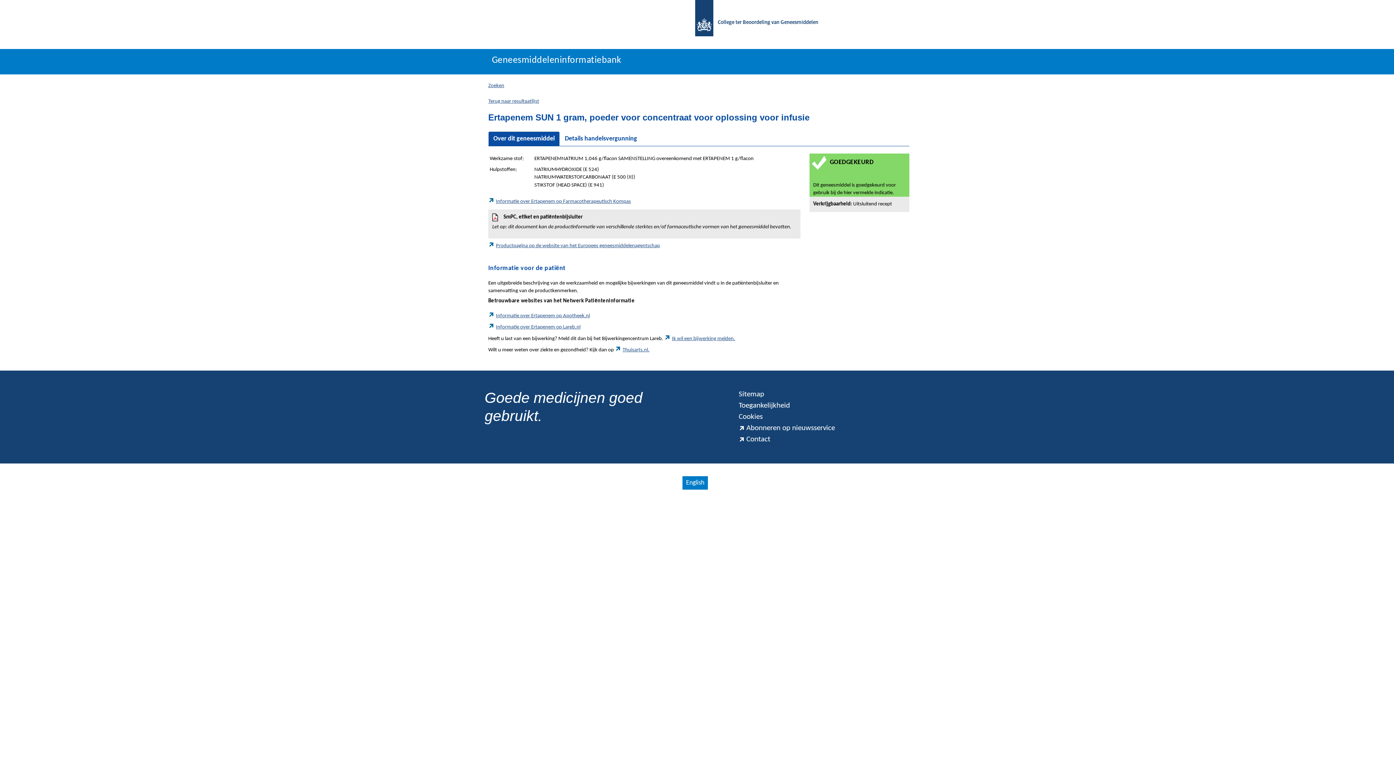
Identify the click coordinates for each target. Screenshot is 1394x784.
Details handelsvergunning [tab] (601, 138)
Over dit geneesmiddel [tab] (524, 138)
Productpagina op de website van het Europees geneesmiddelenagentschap (578, 246)
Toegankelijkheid (764, 405)
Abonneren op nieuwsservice (790, 428)
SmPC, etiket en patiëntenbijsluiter (641, 222)
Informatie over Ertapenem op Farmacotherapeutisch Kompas (563, 201)
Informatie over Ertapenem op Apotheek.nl (543, 316)
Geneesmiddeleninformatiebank (556, 60)
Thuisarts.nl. (636, 350)
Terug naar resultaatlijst (513, 101)
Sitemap (751, 394)
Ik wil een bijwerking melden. (703, 339)
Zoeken (496, 86)
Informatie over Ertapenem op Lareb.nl (538, 327)
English (695, 482)
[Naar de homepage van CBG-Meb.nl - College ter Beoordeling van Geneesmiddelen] (700, 22)
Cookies (751, 417)
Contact (758, 439)
